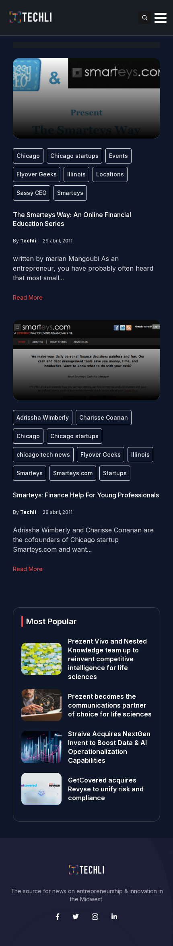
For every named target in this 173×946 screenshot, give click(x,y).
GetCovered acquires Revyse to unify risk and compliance (106, 789)
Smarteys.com (73, 473)
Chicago (28, 155)
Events (118, 155)
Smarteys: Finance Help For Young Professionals (86, 495)
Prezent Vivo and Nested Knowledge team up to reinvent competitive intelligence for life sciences (107, 659)
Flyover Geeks (36, 174)
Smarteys (70, 192)
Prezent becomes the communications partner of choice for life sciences (110, 705)
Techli (28, 241)
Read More (28, 297)
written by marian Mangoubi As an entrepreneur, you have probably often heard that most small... (83, 268)
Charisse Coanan (103, 417)
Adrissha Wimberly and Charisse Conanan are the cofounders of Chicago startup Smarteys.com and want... (83, 539)
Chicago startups (74, 155)
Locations (110, 174)
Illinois (76, 174)
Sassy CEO (31, 192)
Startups (115, 473)
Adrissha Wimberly (42, 417)
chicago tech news (43, 454)
